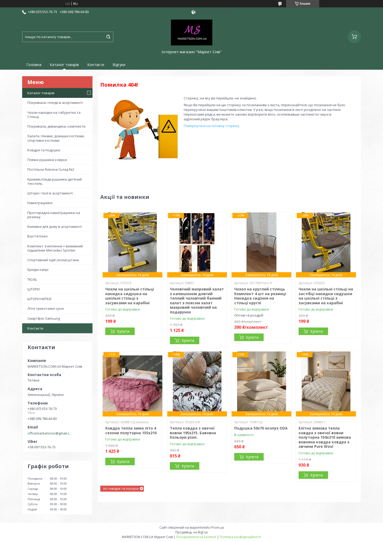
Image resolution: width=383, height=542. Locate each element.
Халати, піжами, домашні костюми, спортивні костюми (56, 138)
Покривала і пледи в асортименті (55, 102)
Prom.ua (217, 527)
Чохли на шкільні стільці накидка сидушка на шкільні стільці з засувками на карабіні (129, 296)
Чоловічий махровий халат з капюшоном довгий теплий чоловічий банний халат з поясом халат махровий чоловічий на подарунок (197, 300)
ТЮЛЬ (32, 279)
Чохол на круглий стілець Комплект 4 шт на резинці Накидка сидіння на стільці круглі (260, 296)
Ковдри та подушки (43, 150)
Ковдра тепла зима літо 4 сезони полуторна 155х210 (131, 430)
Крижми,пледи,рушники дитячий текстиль (54, 181)
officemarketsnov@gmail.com (50, 433)
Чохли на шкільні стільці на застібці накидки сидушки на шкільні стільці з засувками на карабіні (326, 296)
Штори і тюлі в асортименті (50, 193)
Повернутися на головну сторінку (211, 125)
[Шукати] (108, 37)
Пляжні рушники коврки (47, 159)
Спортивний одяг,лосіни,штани (53, 260)
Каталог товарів (64, 64)
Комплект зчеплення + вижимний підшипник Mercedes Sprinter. (55, 248)
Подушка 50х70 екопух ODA (261, 428)
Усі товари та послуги (121, 488)
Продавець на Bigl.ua (191, 532)
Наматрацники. (40, 202)
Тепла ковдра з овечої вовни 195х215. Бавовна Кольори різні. (193, 433)
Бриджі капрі (37, 269)
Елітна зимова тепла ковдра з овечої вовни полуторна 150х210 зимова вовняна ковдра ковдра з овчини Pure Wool (325, 437)
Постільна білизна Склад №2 (50, 169)
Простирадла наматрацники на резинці (53, 214)
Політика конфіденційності (240, 537)
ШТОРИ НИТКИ (39, 298)
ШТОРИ (33, 289)
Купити (123, 331)
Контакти (95, 64)
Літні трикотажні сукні (45, 308)
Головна (33, 64)
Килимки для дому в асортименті (54, 226)
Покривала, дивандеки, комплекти (56, 126)
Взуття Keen (37, 236)
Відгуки (119, 64)
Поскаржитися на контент (196, 537)
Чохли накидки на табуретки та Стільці (54, 114)
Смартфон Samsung (43, 318)
